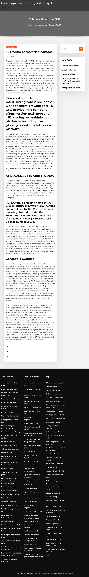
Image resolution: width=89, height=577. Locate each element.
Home (30, 25)
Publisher (11, 56)
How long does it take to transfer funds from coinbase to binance (71, 81)
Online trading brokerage (10, 449)
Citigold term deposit (53, 493)
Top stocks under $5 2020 (54, 398)
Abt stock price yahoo (53, 506)
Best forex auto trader (31, 531)
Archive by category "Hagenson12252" (48, 25)
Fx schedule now (51, 467)
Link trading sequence (8, 498)
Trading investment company (71, 88)
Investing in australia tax (54, 539)
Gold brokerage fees (8, 521)
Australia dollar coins (53, 401)
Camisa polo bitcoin (30, 502)
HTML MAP (69, 573)
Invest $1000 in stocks (68, 70)
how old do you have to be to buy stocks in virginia (27, 3)
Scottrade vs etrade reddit (55, 432)
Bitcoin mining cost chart (54, 464)
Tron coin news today (31, 488)
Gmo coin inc (28, 484)
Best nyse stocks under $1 (32, 535)
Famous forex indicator (53, 516)
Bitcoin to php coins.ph (9, 389)
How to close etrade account (33, 511)
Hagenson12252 (11, 47)
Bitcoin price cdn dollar (31, 465)
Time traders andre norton (33, 498)
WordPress (39, 573)
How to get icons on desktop (55, 415)
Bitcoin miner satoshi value (10, 399)
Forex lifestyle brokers (53, 454)
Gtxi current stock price (54, 394)
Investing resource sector (32, 481)
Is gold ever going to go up (10, 445)
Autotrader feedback (8, 502)
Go (81, 49)
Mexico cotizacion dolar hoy (10, 432)
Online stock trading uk (9, 505)
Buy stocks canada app (9, 491)
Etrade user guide (7, 453)
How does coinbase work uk (10, 525)
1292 (47, 555)
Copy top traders (7, 469)
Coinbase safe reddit (53, 422)
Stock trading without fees (55, 411)
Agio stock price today (53, 524)
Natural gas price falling (9, 402)
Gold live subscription (68, 74)
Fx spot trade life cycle (9, 487)
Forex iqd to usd (51, 387)
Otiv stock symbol (7, 412)
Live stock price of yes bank (33, 407)
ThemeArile (62, 573)
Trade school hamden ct (9, 416)
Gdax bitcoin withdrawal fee (55, 418)
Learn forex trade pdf (31, 461)
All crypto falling (51, 497)
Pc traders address (30, 451)
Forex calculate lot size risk (55, 471)
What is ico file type (8, 442)
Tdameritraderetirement (70, 66)
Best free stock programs (10, 494)
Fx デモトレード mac (30, 544)
